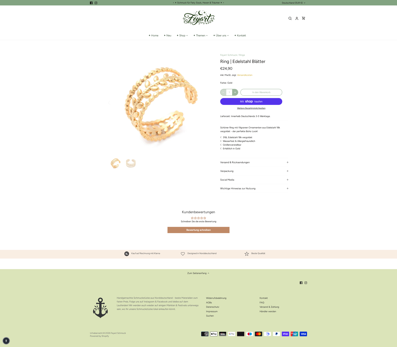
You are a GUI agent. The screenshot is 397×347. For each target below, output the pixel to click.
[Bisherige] (113, 102)
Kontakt (264, 298)
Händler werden (268, 311)
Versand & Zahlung (269, 307)
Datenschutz (212, 307)
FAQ (262, 302)
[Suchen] (290, 18)
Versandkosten (244, 75)
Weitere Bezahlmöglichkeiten (251, 108)
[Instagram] (96, 2)
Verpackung (226, 171)
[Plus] (235, 92)
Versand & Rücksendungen (235, 162)
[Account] (296, 18)
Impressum (212, 311)
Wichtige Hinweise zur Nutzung (237, 188)
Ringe (242, 55)
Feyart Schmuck (228, 55)
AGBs (209, 302)
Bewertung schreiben (198, 229)
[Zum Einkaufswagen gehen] (304, 18)
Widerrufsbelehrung (216, 298)
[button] (6, 341)
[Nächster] (208, 102)
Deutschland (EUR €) (292, 3)
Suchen (210, 315)
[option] (161, 102)
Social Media (227, 179)
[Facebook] (91, 2)
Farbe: (223, 82)
